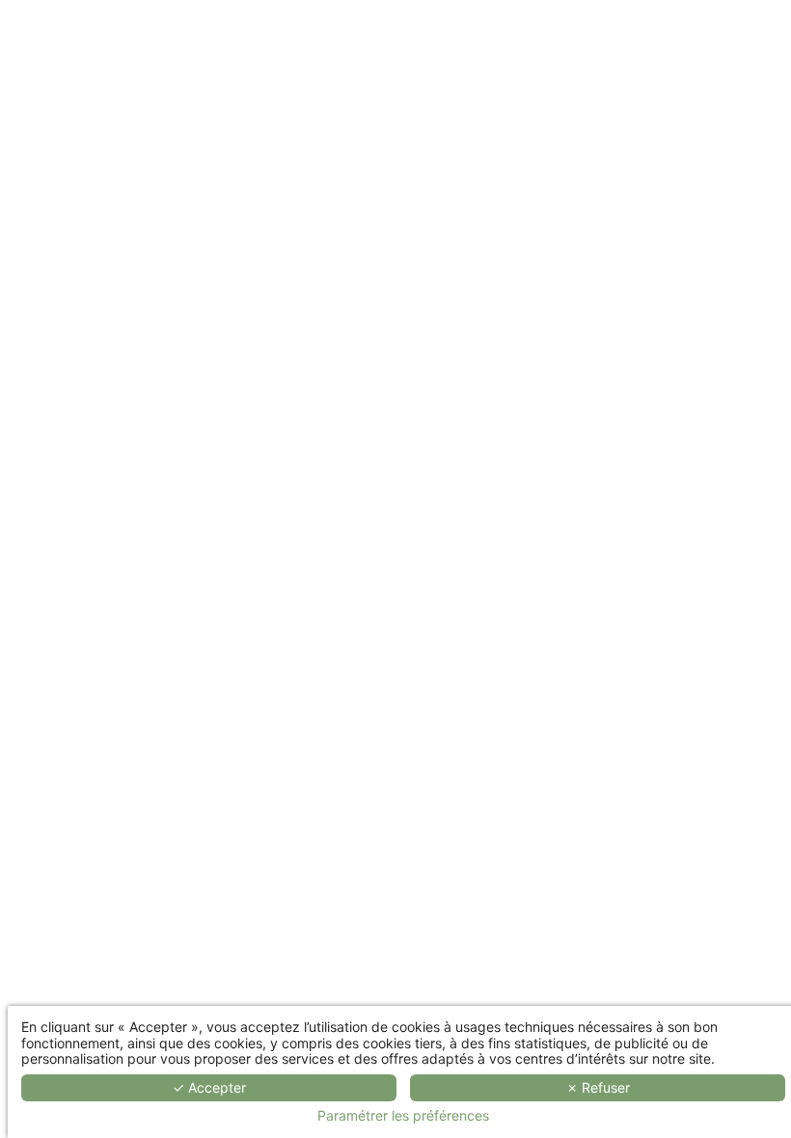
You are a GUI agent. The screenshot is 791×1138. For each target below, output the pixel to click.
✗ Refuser (598, 1087)
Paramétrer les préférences (403, 1116)
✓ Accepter (209, 1087)
